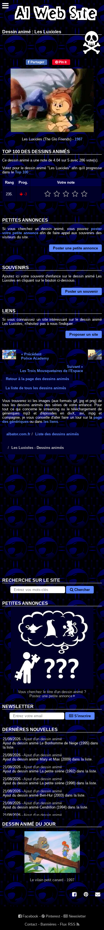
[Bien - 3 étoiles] (65, 194)
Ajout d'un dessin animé (43, 739)
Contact (31, 924)
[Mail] (97, 895)
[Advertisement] (52, 520)
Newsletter (77, 916)
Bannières (48, 924)
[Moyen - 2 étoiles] (56, 194)
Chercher (81, 590)
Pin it (62, 62)
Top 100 (21, 172)
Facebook (29, 916)
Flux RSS (68, 924)
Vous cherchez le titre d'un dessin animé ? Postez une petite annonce (52, 694)
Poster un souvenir (81, 291)
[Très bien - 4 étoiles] (75, 194)
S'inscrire (82, 716)
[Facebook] (74, 895)
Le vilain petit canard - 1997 (52, 880)
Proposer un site (83, 334)
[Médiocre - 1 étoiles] (47, 194)
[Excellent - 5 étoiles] (84, 194)
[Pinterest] (86, 895)
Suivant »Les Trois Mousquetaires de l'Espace (51, 369)
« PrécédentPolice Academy (35, 356)
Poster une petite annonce (75, 248)
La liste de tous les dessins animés (36, 388)
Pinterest (52, 916)
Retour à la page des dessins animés (37, 379)
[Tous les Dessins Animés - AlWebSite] (55, 21)
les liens (51, 421)
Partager (37, 62)
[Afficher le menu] (5, 7)
